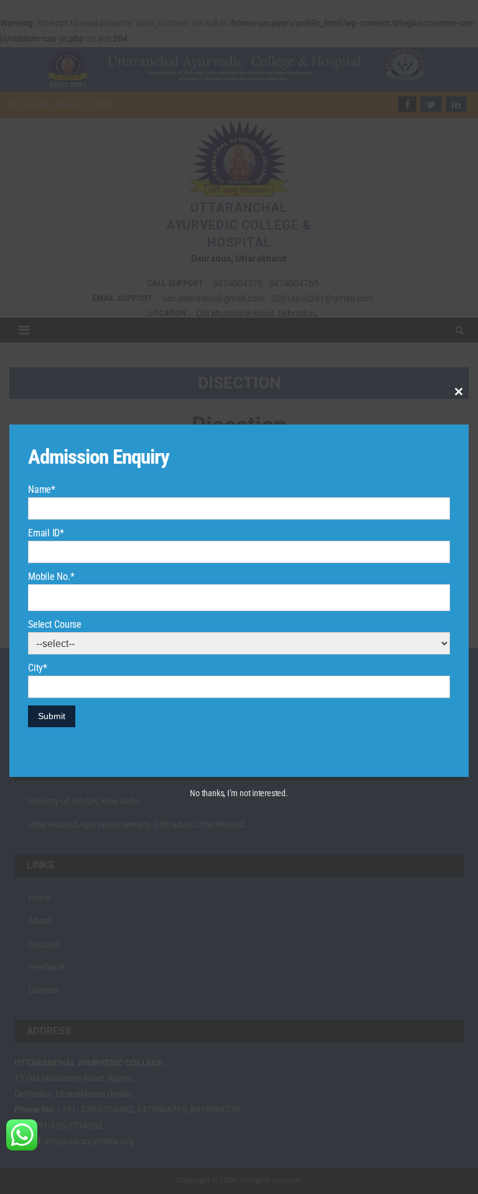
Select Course (55, 624)
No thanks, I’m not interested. (239, 793)
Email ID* (46, 533)
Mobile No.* (51, 576)
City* (37, 668)
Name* (41, 489)
